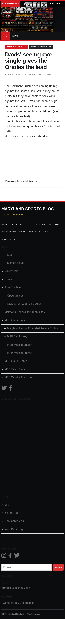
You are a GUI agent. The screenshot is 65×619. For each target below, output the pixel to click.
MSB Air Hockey (17, 336)
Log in (8, 504)
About (4, 224)
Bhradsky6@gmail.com (15, 587)
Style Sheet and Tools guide (44, 224)
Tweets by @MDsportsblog (17, 602)
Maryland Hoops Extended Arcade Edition (33, 328)
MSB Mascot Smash (19, 344)
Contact (43, 232)
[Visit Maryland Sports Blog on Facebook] (10, 389)
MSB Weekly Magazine (19, 377)
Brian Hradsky (17, 74)
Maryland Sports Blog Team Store (25, 312)
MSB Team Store (15, 369)
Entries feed (12, 512)
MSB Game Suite (15, 320)
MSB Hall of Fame (16, 361)
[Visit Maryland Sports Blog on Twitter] (4, 389)
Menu (15, 36)
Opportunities (18, 224)
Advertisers (8, 239)
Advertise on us (27, 232)
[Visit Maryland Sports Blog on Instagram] (3, 556)
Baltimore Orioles (16, 47)
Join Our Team (8, 232)
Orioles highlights (41, 47)
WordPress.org (14, 529)
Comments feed (14, 521)
